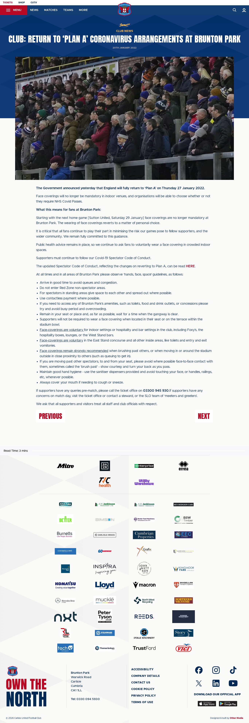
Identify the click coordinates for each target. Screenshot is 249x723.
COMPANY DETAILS (145, 676)
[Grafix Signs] (144, 551)
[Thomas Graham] (105, 648)
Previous (50, 416)
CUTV (34, 2)
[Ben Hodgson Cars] (183, 504)
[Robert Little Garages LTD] (65, 633)
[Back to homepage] (125, 9)
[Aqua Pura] (65, 505)
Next (204, 416)
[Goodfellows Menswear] (65, 551)
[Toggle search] (234, 10)
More (83, 10)
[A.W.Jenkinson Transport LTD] (105, 504)
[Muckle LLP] (105, 600)
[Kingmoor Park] (183, 569)
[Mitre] (65, 466)
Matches (50, 10)
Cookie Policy (143, 689)
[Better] (65, 520)
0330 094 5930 (85, 699)
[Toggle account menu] (244, 10)
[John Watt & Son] (144, 568)
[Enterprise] (144, 466)
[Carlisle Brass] (105, 534)
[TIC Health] (105, 482)
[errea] (183, 466)
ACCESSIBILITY (142, 669)
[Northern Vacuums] (183, 600)
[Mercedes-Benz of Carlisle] (65, 600)
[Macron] (144, 585)
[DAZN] (105, 466)
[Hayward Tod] (65, 569)
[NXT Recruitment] (65, 617)
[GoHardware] (105, 551)
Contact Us (140, 682)
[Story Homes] (183, 633)
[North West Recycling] (144, 600)
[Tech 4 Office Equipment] (65, 648)
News (34, 10)
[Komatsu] (65, 585)
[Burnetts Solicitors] (65, 535)
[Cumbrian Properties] (144, 535)
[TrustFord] (144, 648)
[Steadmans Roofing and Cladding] (105, 633)
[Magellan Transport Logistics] (183, 585)
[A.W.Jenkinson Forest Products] (144, 504)
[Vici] (183, 648)
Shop (21, 2)
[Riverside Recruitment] (183, 616)
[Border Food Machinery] (144, 520)
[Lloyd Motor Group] (105, 585)
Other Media (236, 718)
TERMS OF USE (142, 702)
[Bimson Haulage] (105, 520)
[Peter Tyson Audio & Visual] (105, 616)
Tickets (8, 2)
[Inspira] (105, 568)
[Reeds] (144, 616)
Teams (68, 10)
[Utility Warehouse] (144, 482)
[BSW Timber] (183, 520)
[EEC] (183, 535)
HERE (190, 266)
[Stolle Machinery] (144, 633)
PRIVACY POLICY (143, 695)
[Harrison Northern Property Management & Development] (183, 551)
